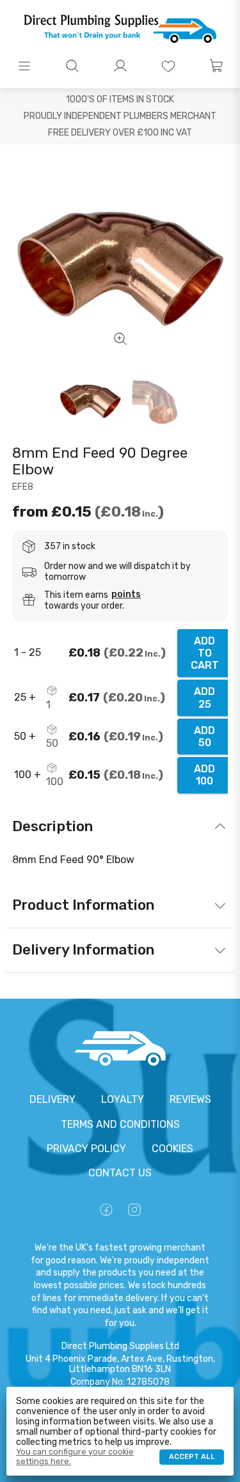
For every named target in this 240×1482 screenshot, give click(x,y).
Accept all (192, 1457)
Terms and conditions (120, 1124)
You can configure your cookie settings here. (75, 1456)
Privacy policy (86, 1149)
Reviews (190, 1099)
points (126, 594)
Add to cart (205, 653)
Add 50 (204, 736)
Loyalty (122, 1099)
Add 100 (204, 775)
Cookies (172, 1149)
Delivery (52, 1099)
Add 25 (204, 697)
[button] (24, 66)
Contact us (120, 1173)
